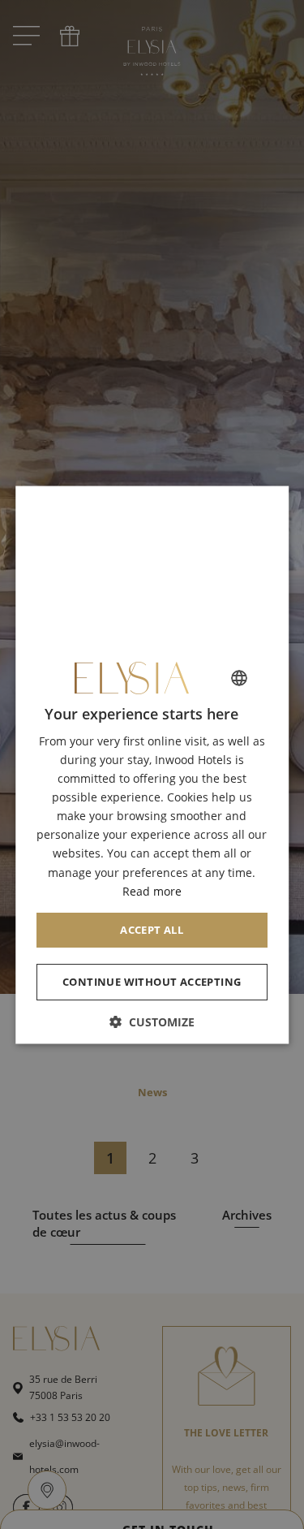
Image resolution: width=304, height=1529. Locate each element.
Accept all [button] (152, 929)
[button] (152, 1022)
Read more (152, 891)
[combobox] (239, 678)
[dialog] (152, 764)
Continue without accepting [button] (151, 981)
